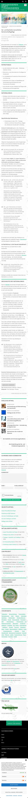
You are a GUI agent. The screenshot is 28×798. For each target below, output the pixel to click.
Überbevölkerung (21, 618)
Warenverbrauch (14, 629)
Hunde (9, 619)
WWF (2, 755)
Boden (17, 625)
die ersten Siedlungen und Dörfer (9, 518)
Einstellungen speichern (14, 792)
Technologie (4, 636)
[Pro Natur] (10, 604)
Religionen (21, 44)
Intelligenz (4, 627)
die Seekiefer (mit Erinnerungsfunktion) (13, 439)
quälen (12, 635)
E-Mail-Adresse (19, 485)
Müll (3, 621)
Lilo (2, 739)
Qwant (2, 737)
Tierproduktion (21, 614)
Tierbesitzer (4, 614)
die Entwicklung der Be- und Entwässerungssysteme (18, 445)
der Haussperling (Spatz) (8, 541)
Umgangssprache (20, 37)
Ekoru (2, 742)
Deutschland (4, 37)
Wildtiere (20, 629)
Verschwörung (4, 38)
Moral (14, 37)
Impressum (15, 795)
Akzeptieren (14, 784)
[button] (26, 760)
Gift (14, 625)
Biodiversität (12, 618)
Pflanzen (7, 634)
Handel (7, 629)
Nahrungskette (15, 619)
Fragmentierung (18, 634)
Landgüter (9, 625)
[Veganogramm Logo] (10, 711)
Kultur (25, 629)
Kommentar (5, 472)
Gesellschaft (5, 633)
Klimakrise (24, 255)
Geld (12, 616)
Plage (24, 634)
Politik (15, 636)
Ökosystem (15, 623)
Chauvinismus (23, 239)
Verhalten (4, 27)
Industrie (17, 631)
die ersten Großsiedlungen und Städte (10, 516)
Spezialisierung (5, 616)
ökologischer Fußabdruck (15, 633)
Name (3, 485)
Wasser (17, 616)
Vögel (23, 631)
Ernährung (22, 623)
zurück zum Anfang (14, 723)
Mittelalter (7, 284)
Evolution (10, 636)
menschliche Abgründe (15, 26)
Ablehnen (14, 788)
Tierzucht (16, 627)
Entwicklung (4, 26)
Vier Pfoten (3, 752)
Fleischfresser (23, 625)
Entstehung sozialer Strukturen (8, 513)
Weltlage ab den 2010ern (14, 413)
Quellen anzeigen (8, 385)
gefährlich (10, 37)
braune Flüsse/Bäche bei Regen (9, 510)
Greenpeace (4, 757)
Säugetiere (23, 627)
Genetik (11, 627)
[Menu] (2, 2)
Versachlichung (13, 614)
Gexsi (2, 734)
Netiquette (3, 470)
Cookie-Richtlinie (9, 795)
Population (23, 619)
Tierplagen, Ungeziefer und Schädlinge (11, 537)
